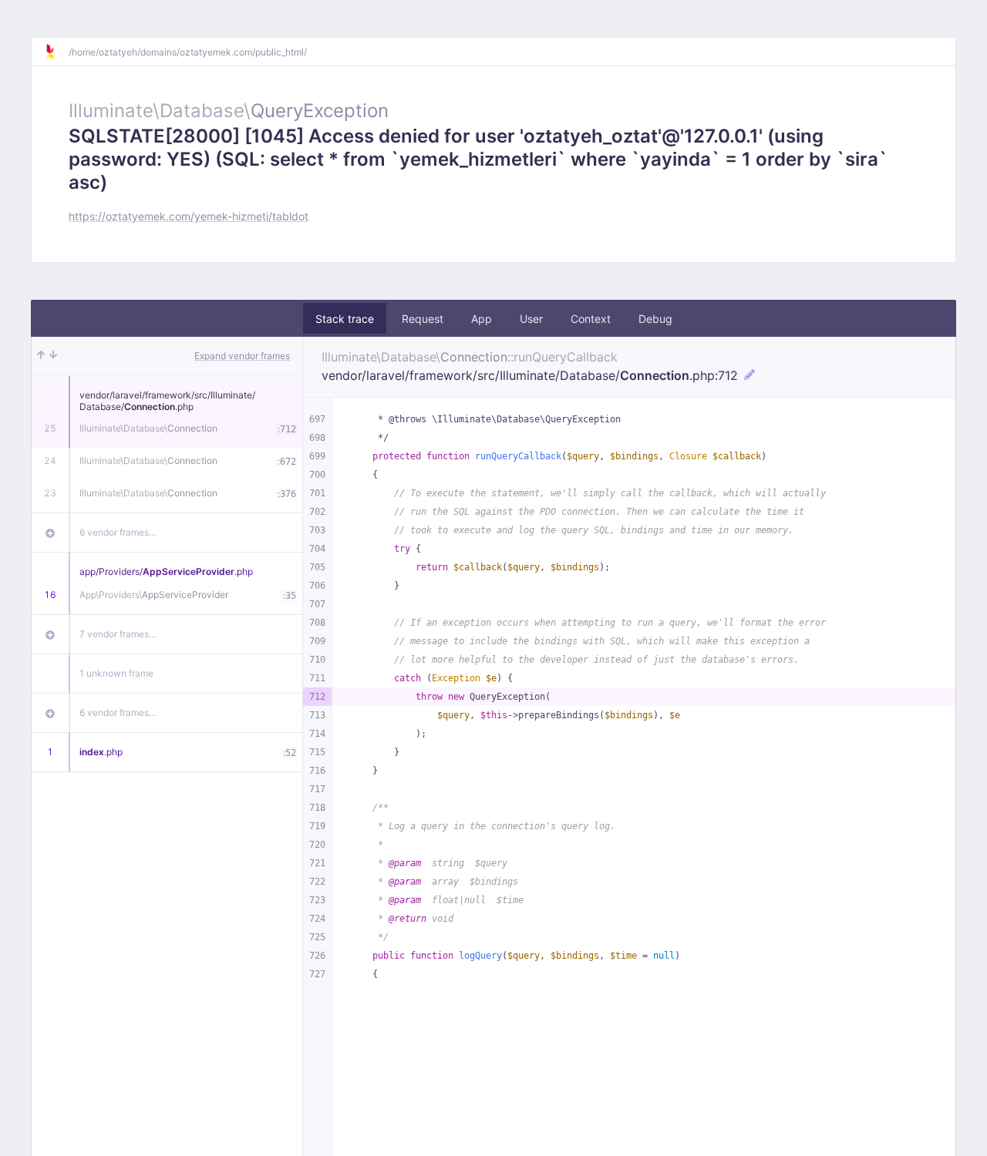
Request (422, 318)
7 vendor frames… (118, 634)
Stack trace (344, 318)
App (481, 318)
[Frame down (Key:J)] (53, 356)
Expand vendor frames (242, 355)
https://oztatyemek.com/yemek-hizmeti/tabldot (188, 216)
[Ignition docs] (56, 51)
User (531, 318)
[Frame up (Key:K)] (40, 356)
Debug (655, 318)
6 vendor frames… (118, 532)
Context (591, 318)
